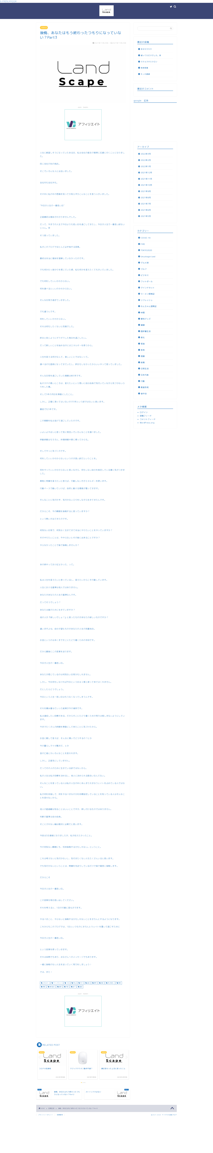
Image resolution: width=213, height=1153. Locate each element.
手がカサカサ (146, 49)
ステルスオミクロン (149, 61)
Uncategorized (148, 256)
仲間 (143, 312)
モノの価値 (145, 74)
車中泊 (144, 393)
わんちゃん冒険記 (149, 306)
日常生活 (44, 28)
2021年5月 (146, 216)
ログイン (144, 412)
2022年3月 (146, 154)
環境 (43, 987)
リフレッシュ (147, 300)
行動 (66, 987)
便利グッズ (146, 319)
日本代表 (145, 375)
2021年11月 (146, 179)
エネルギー (45, 983)
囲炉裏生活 (146, 331)
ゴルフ (144, 269)
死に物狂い (110, 983)
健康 (143, 325)
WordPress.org (147, 422)
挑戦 (101, 983)
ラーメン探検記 (148, 294)
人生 (67, 983)
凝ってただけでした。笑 (151, 55)
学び (81, 983)
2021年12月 (146, 172)
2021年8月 (146, 197)
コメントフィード (148, 419)
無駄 (119, 983)
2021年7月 (146, 203)
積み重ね (51, 987)
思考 (95, 983)
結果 (60, 987)
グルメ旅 (145, 262)
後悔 (88, 983)
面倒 (80, 987)
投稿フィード (146, 416)
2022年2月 (146, 160)
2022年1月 (146, 166)
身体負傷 (144, 68)
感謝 (143, 356)
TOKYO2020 (146, 250)
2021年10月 (146, 185)
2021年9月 (146, 191)
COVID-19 (145, 238)
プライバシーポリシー (45, 1115)
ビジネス (145, 275)
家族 (143, 343)
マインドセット (57, 983)
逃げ (73, 987)
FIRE (143, 244)
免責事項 (60, 1115)
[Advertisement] (155, 122)
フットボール (147, 281)
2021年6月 (146, 210)
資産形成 (145, 387)
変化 (74, 983)
